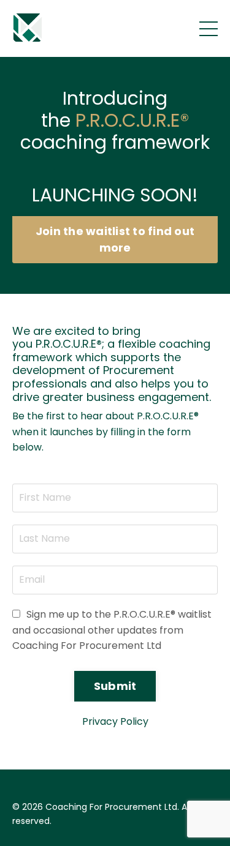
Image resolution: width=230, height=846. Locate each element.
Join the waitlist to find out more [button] (115, 239)
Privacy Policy (115, 721)
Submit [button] (115, 686)
